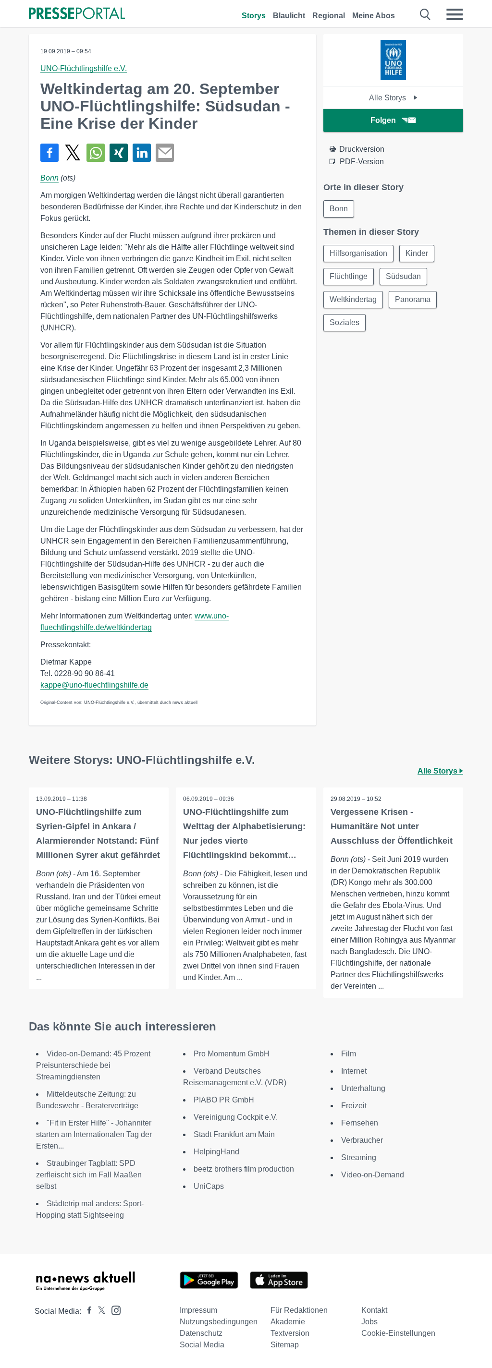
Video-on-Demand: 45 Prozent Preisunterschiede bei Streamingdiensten (93, 1065)
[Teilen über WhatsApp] (95, 153)
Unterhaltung (363, 1088)
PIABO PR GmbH (224, 1100)
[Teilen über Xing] (119, 153)
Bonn (49, 178)
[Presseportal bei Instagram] (113, 1310)
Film (348, 1054)
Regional (328, 16)
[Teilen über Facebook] (49, 153)
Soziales (344, 322)
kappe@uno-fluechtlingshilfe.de (94, 685)
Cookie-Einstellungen (398, 1333)
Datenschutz (201, 1333)
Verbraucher (362, 1140)
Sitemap (285, 1345)
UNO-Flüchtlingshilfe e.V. (83, 68)
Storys (254, 16)
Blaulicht (289, 16)
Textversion (290, 1333)
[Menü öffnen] (454, 14)
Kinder (417, 253)
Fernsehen (359, 1123)
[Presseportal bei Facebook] (86, 1311)
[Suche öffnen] (425, 14)
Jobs (369, 1322)
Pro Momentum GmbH (232, 1054)
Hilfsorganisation (358, 253)
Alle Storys (388, 98)
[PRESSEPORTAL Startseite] (77, 14)
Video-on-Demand (372, 1175)
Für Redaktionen (299, 1310)
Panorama (412, 299)
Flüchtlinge (349, 276)
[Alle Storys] (393, 77)
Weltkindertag (353, 299)
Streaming (358, 1157)
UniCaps (209, 1186)
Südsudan (403, 276)
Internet (354, 1071)
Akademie (288, 1322)
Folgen (383, 120)
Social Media (202, 1345)
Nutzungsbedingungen (219, 1322)
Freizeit (354, 1106)
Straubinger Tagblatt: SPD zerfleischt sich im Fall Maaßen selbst (89, 1174)
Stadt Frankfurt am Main (234, 1134)
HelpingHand (216, 1152)
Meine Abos (373, 16)
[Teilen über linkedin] (142, 153)
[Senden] (165, 153)
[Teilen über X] (72, 153)
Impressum (198, 1310)
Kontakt (374, 1310)
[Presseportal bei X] (99, 1311)
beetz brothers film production (244, 1169)
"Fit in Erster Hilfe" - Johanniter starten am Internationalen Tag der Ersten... (94, 1134)
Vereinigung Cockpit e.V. (236, 1117)
